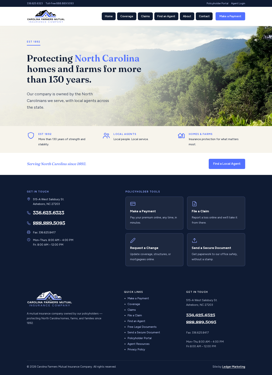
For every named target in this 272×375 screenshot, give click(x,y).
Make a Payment (230, 16)
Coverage (133, 304)
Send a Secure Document (143, 332)
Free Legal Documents (142, 327)
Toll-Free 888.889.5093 (60, 3)
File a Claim (134, 315)
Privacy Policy (136, 349)
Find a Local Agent (227, 163)
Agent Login (238, 3)
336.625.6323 (35, 3)
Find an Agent (136, 321)
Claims (131, 310)
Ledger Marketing (233, 366)
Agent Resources (138, 344)
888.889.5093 (49, 223)
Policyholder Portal (217, 3)
